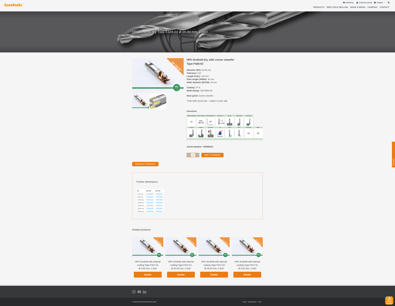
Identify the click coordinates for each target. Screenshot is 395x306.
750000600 (149, 194)
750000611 (159, 205)
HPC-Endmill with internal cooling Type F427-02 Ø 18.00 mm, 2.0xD (214, 265)
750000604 (149, 205)
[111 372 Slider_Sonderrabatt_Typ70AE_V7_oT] (14, 4)
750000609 (159, 200)
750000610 (159, 203)
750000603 (149, 203)
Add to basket (212, 155)
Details (147, 274)
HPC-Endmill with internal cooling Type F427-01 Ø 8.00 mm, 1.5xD (147, 265)
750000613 (159, 211)
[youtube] (139, 291)
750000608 (159, 197)
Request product (145, 164)
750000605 (149, 208)
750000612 (159, 208)
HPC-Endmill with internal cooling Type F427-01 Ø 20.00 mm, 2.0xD (181, 265)
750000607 (159, 194)
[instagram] (133, 291)
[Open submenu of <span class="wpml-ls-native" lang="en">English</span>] (384, 2)
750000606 (149, 211)
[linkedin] (144, 291)
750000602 (149, 200)
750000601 (149, 197)
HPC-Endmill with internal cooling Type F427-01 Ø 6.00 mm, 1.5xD (247, 265)
